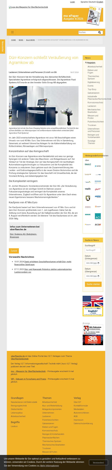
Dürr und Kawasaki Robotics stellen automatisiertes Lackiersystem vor (43, 271)
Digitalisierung (94, 82)
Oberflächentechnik (20, 358)
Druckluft (91, 63)
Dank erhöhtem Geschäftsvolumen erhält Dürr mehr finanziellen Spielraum (42, 263)
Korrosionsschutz (94, 102)
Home (13, 40)
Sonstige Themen (91, 142)
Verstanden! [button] (98, 462)
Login (72, 2)
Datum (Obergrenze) (91, 270)
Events (90, 85)
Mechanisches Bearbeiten (94, 111)
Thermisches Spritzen (93, 77)
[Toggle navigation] (12, 32)
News (21, 40)
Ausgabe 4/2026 (73, 19)
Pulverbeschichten (94, 121)
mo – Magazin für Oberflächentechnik (28, 371)
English (100, 2)
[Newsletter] (7, 36)
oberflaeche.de (18, 356)
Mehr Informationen (49, 466)
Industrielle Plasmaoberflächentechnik (94, 97)
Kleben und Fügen (92, 71)
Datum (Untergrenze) (91, 257)
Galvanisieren (93, 93)
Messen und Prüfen (93, 117)
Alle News (30, 40)
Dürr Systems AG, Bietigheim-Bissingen (23, 236)
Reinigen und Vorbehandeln (94, 136)
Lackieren (92, 106)
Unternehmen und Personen (94, 130)
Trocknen (92, 125)
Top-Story (92, 89)
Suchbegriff (90, 245)
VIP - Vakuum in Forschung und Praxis (28, 379)
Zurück (14, 251)
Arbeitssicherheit (94, 66)
